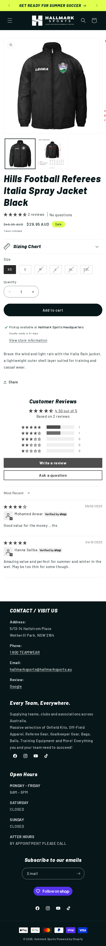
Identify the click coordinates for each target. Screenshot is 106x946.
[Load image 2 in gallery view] (53, 154)
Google (16, 686)
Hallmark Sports (45, 939)
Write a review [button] (53, 462)
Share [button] (13, 382)
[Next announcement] (96, 5)
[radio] (10, 269)
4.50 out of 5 (66, 411)
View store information (28, 340)
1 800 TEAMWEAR (25, 652)
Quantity (10, 282)
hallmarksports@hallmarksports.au (41, 669)
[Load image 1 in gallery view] (20, 154)
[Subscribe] (78, 873)
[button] (9, 20)
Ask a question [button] (53, 475)
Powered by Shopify (70, 939)
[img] (15, 506)
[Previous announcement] (9, 5)
